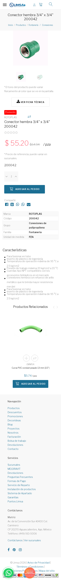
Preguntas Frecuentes (20, 477)
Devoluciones (15, 444)
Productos (21, 25)
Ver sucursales (32, 540)
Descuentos (15, 412)
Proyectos (13, 428)
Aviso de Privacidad (38, 562)
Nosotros (13, 432)
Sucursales (14, 464)
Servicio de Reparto (19, 485)
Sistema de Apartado (20, 493)
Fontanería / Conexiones (41, 25)
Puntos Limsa (15, 501)
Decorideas (14, 420)
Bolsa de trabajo (17, 440)
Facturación (14, 436)
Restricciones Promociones (22, 570)
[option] (30, 49)
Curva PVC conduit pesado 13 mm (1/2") (30, 368)
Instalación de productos (22, 489)
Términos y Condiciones (30, 566)
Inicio (10, 25)
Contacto (13, 448)
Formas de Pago (17, 481)
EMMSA (30, 364)
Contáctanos (15, 540)
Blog (10, 424)
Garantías (13, 497)
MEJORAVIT (14, 468)
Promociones (15, 416)
